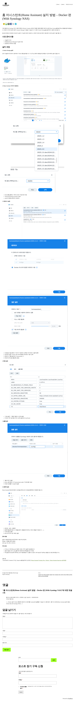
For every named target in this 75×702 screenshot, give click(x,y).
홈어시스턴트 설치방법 (43, 576)
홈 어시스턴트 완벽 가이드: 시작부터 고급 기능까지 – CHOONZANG (22, 597)
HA (42, 574)
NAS (53, 574)
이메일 (5, 636)
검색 (19, 657)
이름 (4, 630)
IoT (17, 572)
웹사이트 (5, 642)
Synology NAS (58, 574)
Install (51, 574)
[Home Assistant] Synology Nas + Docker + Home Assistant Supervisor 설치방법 (48, 560)
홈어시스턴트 (69, 574)
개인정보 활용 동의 (23, 687)
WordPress (70, 698)
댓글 (4, 616)
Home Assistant (46, 574)
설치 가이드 (63, 574)
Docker (39, 574)
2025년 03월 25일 (9, 599)
